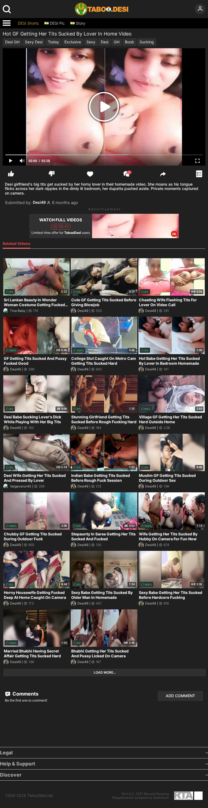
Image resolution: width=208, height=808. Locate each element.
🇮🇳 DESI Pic (54, 23)
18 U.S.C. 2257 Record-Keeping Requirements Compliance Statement (140, 796)
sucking (146, 42)
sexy (90, 42)
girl (116, 42)
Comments (24, 694)
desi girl (12, 42)
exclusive (72, 42)
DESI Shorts (28, 23)
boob (129, 42)
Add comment (180, 695)
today (53, 42)
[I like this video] (11, 173)
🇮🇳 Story (77, 23)
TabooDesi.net (40, 795)
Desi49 (39, 202)
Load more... (105, 672)
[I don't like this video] (51, 173)
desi (104, 42)
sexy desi (34, 42)
